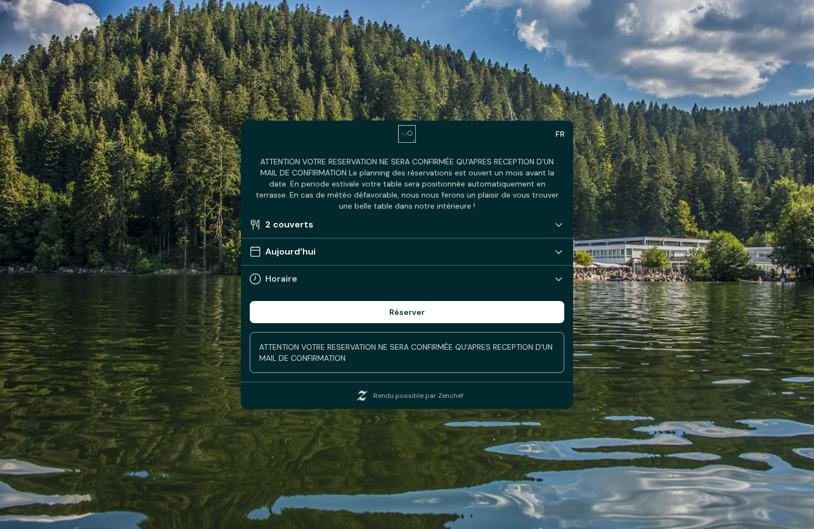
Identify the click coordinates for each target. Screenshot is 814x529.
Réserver (407, 312)
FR (560, 134)
